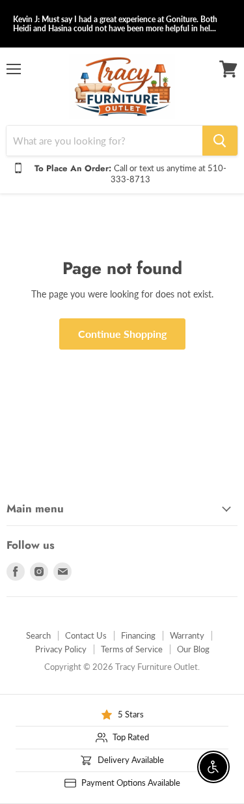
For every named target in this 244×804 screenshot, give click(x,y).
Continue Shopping (122, 333)
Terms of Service (132, 649)
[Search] (219, 141)
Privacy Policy (61, 649)
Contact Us (86, 635)
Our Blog (193, 649)
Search (38, 635)
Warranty (187, 635)
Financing (138, 635)
